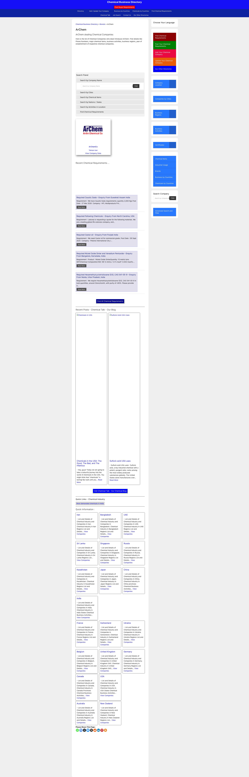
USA (102, 676)
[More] (105, 730)
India (79, 598)
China (126, 570)
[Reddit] (94, 730)
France (80, 623)
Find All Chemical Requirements (110, 301)
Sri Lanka (81, 543)
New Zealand (106, 703)
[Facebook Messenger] (87, 730)
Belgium (80, 652)
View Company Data (93, 153)
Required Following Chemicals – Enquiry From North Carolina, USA (105, 216)
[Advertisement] (110, 58)
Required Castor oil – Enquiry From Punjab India (97, 235)
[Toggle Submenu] (172, 84)
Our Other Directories (141, 15)
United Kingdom (107, 652)
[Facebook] (80, 730)
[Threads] (84, 730)
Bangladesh (105, 515)
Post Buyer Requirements (124, 7)
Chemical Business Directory (124, 2)
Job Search (117, 15)
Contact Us (127, 15)
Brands (102, 24)
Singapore (105, 543)
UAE (126, 515)
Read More (81, 207)
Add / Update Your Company (99, 11)
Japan (103, 570)
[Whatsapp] (77, 730)
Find (136, 86)
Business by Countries (122, 11)
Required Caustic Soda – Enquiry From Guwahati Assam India (103, 197)
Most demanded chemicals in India (90, 503)
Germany (128, 652)
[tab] (110, 80)
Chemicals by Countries (140, 11)
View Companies (83, 560)
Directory (80, 11)
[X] (91, 730)
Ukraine (127, 623)
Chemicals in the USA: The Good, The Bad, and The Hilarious (89, 463)
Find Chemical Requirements (162, 11)
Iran (78, 515)
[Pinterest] (101, 730)
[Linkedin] (98, 730)
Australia (81, 703)
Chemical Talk (105, 15)
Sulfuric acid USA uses (120, 461)
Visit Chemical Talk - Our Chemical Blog (110, 491)
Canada (80, 676)
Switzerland (105, 623)
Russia (127, 543)
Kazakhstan (82, 570)
